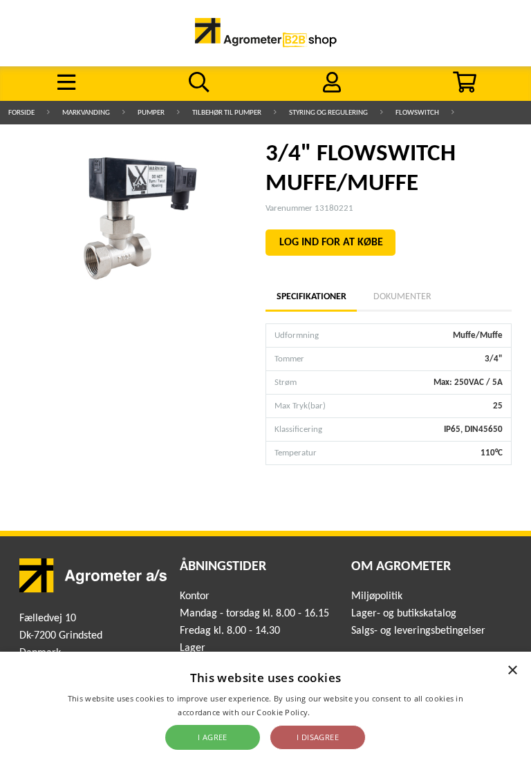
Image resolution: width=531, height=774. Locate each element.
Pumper (151, 113)
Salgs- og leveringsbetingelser (418, 630)
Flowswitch (417, 113)
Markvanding (86, 113)
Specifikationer (311, 297)
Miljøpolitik (376, 596)
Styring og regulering (328, 113)
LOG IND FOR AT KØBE (331, 242)
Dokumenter (402, 297)
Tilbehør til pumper (226, 113)
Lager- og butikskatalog (403, 613)
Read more (333, 712)
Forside (21, 113)
